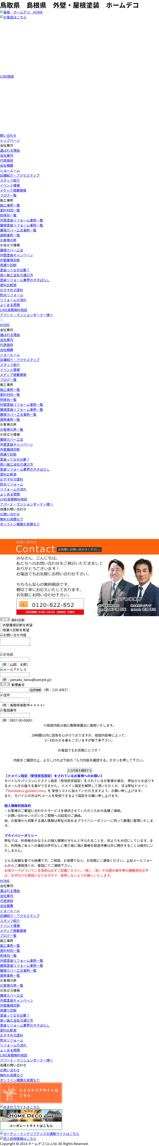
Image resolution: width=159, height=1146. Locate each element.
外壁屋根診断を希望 (18, 624)
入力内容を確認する (79, 770)
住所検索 (35, 690)
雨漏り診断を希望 (16, 629)
